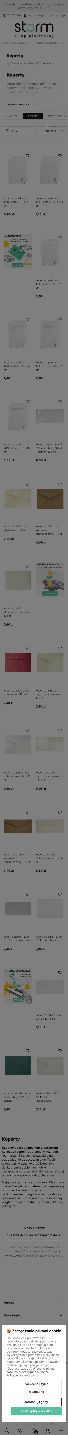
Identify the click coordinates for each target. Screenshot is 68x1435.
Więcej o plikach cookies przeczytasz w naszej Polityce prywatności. (31, 1372)
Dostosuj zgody (36, 1402)
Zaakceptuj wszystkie (36, 1411)
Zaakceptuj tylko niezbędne (36, 1388)
